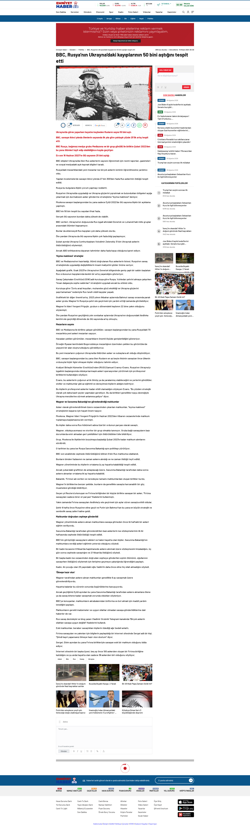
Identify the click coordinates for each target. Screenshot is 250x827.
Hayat (141, 18)
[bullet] (91, 751)
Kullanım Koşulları (141, 824)
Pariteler (154, 790)
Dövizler (123, 805)
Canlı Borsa (103, 801)
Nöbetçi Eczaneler (85, 808)
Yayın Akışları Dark (85, 805)
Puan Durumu (125, 790)
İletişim (105, 824)
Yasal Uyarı (153, 824)
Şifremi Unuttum (161, 808)
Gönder (64, 751)
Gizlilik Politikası (115, 824)
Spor (111, 12)
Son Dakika (61, 12)
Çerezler (125, 824)
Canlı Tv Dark (82, 801)
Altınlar (123, 801)
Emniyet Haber (61, 50)
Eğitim (133, 18)
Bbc (67, 659)
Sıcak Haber (143, 816)
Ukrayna (91, 659)
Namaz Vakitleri (74, 790)
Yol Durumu (169, 790)
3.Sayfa (100, 18)
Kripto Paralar (187, 790)
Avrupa (109, 18)
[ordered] (87, 751)
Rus (74, 659)
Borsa (59, 790)
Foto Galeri (133, 12)
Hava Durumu (108, 790)
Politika (150, 18)
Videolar (147, 12)
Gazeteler (171, 12)
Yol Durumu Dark (63, 805)
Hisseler (140, 790)
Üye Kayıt (158, 805)
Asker (60, 659)
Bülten (118, 18)
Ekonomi (100, 12)
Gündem (87, 12)
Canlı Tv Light (61, 808)
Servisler (75, 12)
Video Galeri (143, 805)
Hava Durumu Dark (64, 801)
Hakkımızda (97, 824)
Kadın (120, 12)
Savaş (82, 659)
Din (125, 18)
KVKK (132, 824)
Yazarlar (159, 12)
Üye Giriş (157, 801)
